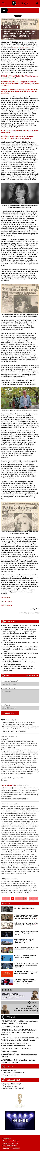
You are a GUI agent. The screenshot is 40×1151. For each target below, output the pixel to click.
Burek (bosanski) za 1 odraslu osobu (14, 1072)
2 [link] (12, 898)
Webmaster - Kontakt (10, 1141)
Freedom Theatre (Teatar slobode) (13, 1088)
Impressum (7, 1138)
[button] (3, 3)
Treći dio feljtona (6, 605)
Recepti (7, 1066)
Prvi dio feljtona (6, 597)
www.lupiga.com (15, 1148)
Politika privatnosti (10, 1145)
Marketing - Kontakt (10, 1143)
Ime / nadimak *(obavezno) (9, 681)
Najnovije (6, 904)
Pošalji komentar (9, 713)
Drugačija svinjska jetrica (10, 1075)
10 (31, 898)
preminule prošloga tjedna (20, 48)
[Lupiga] (20, 3)
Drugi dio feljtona (6, 601)
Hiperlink (8, 1017)
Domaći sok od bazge (9, 1070)
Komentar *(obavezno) (8, 688)
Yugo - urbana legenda (10, 1086)
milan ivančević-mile (8, 785)
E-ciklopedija (11, 1080)
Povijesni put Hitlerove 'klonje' (12, 1084)
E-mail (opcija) (5, 705)
